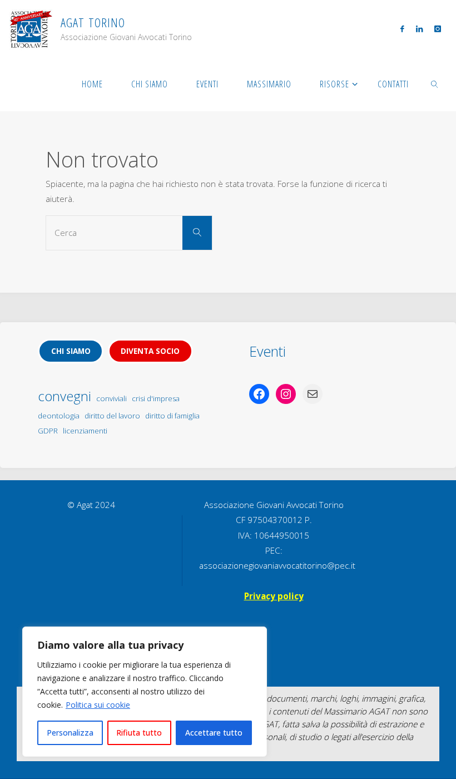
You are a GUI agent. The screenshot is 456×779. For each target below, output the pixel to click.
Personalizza (70, 732)
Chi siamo (71, 351)
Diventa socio (150, 351)
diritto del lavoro (112, 416)
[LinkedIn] (419, 28)
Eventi (267, 351)
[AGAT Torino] (30, 27)
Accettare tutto (213, 732)
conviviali (111, 398)
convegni (64, 396)
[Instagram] (437, 28)
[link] (435, 83)
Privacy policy (274, 595)
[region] (144, 692)
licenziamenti (85, 431)
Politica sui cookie (98, 704)
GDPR (48, 431)
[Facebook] (402, 28)
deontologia (59, 416)
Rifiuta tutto (139, 732)
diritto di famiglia (172, 416)
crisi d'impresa (156, 398)
